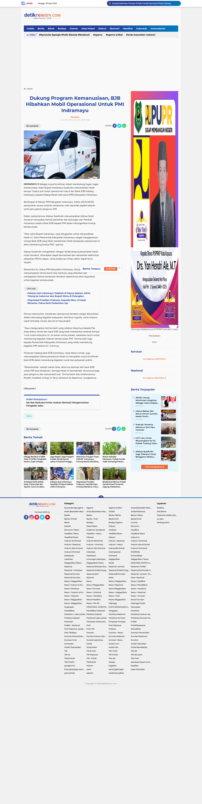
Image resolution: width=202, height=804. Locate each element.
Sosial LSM (113, 647)
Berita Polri (114, 519)
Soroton (134, 640)
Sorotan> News (115, 640)
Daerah (74, 28)
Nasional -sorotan (117, 566)
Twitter (43, 521)
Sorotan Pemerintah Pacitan (75, 636)
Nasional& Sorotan (117, 574)
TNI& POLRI (69, 658)
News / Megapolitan (117, 581)
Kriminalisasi (136, 556)
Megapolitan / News (139, 559)
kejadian (135, 666)
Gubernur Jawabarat (96, 530)
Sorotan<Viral (70, 640)
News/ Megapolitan (117, 599)
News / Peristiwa (71, 589)
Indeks (30, 28)
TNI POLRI (113, 655)
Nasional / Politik (138, 566)
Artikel (112, 511)
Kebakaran (69, 556)
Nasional (137, 370)
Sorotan (136, 351)
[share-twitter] (119, 126)
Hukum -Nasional (117, 541)
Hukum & (135, 537)
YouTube (49, 521)
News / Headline (138, 581)
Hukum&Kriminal (116, 548)
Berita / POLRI (70, 519)
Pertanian (68, 622)
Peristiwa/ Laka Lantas (96, 618)
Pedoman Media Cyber (167, 515)
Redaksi (160, 508)
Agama (98, 34)
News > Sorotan (138, 596)
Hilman (112, 537)
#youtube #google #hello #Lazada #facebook (65, 34)
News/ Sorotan (137, 599)
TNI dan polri (136, 655)
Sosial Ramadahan (139, 647)
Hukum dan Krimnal (73, 548)
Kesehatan (91, 556)
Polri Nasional (115, 625)
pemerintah (69, 673)
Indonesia (141, 28)
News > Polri (114, 596)
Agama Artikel (115, 34)
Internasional (158, 28)
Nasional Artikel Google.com (98, 570)
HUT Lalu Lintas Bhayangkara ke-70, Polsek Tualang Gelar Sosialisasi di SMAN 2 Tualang (146, 441)
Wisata (112, 662)
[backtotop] (101, 498)
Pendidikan (69, 611)
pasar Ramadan (138, 669)
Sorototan (68, 644)
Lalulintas (68, 559)
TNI (65, 651)
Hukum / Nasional (72, 544)
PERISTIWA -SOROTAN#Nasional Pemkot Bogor (98, 607)
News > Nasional (138, 592)
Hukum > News (116, 544)
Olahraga (113, 603)
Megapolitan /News (72, 563)
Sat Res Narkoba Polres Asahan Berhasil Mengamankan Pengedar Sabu (57, 404)
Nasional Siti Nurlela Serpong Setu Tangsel (142, 570)
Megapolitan (114, 559)
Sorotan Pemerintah (140, 633)
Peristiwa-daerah (72, 618)
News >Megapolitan (73, 599)
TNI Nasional (92, 655)
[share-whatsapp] (124, 126)
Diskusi (102, 28)
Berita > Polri (92, 519)
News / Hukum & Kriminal (75, 585)
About (43, 521)
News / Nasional (116, 585)
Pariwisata (135, 607)
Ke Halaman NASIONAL (154, 378)
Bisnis (51, 28)
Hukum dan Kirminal (140, 544)
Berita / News (137, 515)
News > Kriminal (94, 592)
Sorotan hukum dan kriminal (98, 636)
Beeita (67, 515)
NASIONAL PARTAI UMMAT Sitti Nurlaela (142, 563)
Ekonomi (114, 28)
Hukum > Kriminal (95, 544)
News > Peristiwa (138, 589)
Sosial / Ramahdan (72, 647)
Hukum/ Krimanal (139, 548)
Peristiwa (135, 611)
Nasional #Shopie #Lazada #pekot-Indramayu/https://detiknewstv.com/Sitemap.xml (98, 566)
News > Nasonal (71, 596)
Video (32, 34)
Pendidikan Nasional (96, 611)
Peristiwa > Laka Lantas (74, 614)
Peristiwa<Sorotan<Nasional (142, 618)
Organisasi (69, 607)
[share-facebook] (115, 126)
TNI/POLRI (91, 662)
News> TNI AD (93, 603)
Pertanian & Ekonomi (96, 622)
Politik (134, 622)
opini (89, 669)
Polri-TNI (90, 629)
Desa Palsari (88, 28)
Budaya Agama (115, 522)
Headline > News (94, 533)
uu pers (160, 519)
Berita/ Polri (136, 519)
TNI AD (134, 651)
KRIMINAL (135, 552)
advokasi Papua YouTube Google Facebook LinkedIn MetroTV (142, 662)
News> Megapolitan (73, 603)
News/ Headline (93, 599)
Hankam (113, 530)
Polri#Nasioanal (138, 625)
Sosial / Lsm (114, 644)
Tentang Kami (60, 517)
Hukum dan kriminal (96, 548)
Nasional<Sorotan (72, 577)
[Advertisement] (101, 61)
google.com (69, 666)
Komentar (33, 126)
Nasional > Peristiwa (73, 570)
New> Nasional (137, 577)
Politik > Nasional (72, 625)
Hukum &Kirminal (95, 541)
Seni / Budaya (70, 633)
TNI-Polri (135, 658)
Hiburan (90, 537)
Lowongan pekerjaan (96, 559)
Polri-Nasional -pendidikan (75, 629)
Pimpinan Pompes (117, 622)
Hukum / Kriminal (139, 541)
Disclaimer (161, 511)
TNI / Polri (113, 651)
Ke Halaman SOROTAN (153, 359)
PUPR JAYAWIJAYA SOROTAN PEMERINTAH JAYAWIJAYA (120, 607)
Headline (128, 28)
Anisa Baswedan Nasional (98, 511)
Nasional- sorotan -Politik (142, 574)
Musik (111, 563)
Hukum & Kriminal (72, 541)
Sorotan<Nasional (139, 636)
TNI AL (67, 655)
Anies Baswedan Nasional (141, 34)
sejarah (90, 673)
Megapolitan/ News (95, 563)
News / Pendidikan (139, 585)
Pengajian (113, 611)
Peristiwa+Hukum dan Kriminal (142, 614)
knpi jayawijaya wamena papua (75, 669)
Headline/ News (138, 533)
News (89, 581)
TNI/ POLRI (69, 662)
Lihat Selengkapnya (154, 467)
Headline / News (71, 533)
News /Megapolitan (117, 589)
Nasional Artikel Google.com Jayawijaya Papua (120, 570)
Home (29, 3)
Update (111, 269)
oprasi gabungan (116, 669)
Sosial (89, 644)
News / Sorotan (93, 589)
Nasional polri (93, 574)
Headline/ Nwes (71, 537)
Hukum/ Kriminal (72, 552)
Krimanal (113, 556)
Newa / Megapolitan (73, 581)
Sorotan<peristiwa (95, 640)
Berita (41, 28)
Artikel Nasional (138, 511)
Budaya (62, 28)
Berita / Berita (115, 515)
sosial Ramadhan (116, 673)
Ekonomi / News (71, 530)
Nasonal (90, 577)
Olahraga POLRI (138, 603)
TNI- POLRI (92, 658)
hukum (90, 666)
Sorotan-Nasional (116, 636)
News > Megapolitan (118, 592)
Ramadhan (136, 629)
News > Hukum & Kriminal (75, 592)
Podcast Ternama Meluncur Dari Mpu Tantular (145, 427)
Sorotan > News (116, 633)
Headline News (115, 533)
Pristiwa (112, 629)
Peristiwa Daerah (94, 614)
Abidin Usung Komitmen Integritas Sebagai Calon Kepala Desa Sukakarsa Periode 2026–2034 (146, 400)
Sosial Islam (92, 647)
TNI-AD (112, 658)
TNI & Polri (91, 651)
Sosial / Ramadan (138, 644)
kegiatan (113, 666)
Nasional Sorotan (72, 574)
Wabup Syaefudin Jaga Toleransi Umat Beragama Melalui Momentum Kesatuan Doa (146, 454)
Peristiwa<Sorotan (117, 618)
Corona (134, 522)
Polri (89, 625)
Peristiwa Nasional (117, 614)
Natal (111, 577)
